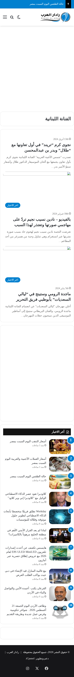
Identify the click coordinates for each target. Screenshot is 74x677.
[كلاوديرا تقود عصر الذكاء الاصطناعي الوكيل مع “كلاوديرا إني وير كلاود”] (60, 499)
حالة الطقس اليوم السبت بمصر (47, 3)
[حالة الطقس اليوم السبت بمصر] (60, 481)
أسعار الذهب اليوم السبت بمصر (28, 441)
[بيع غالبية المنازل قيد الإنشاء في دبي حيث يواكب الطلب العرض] (60, 576)
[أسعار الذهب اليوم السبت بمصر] (60, 446)
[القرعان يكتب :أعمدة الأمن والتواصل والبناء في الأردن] (60, 593)
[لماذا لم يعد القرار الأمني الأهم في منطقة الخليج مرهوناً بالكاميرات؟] (60, 535)
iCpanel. (30, 658)
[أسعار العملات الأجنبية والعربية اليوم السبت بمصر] (60, 464)
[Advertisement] (37, 67)
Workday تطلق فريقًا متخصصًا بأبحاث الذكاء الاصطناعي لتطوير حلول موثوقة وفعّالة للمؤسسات (25, 515)
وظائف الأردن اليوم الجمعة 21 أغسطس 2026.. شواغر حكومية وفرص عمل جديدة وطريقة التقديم (26, 610)
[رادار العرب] (55, 17)
